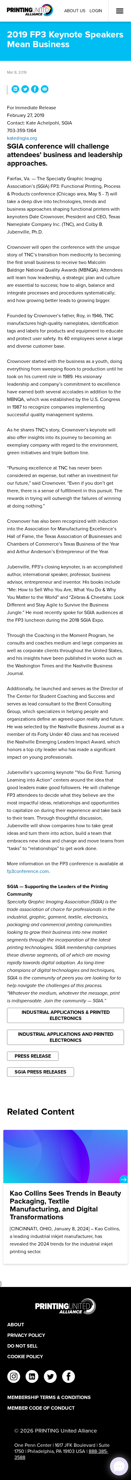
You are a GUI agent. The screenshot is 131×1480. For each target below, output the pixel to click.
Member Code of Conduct (41, 1407)
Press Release (33, 1056)
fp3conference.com (28, 871)
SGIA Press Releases (40, 1071)
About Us (74, 10)
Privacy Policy (26, 1335)
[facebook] (68, 1377)
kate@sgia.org (22, 138)
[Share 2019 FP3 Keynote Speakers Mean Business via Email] (44, 90)
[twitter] (50, 1377)
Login (96, 10)
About (15, 1324)
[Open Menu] (119, 11)
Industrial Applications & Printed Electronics (66, 1015)
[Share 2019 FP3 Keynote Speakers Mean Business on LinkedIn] (15, 90)
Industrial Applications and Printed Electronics (65, 1037)
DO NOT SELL (22, 1345)
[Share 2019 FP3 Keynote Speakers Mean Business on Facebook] (35, 90)
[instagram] (13, 1377)
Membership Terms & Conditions (49, 1397)
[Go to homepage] (65, 1306)
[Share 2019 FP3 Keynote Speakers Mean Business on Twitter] (25, 90)
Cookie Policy (25, 1356)
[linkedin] (32, 1377)
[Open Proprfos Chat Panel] (119, 1466)
